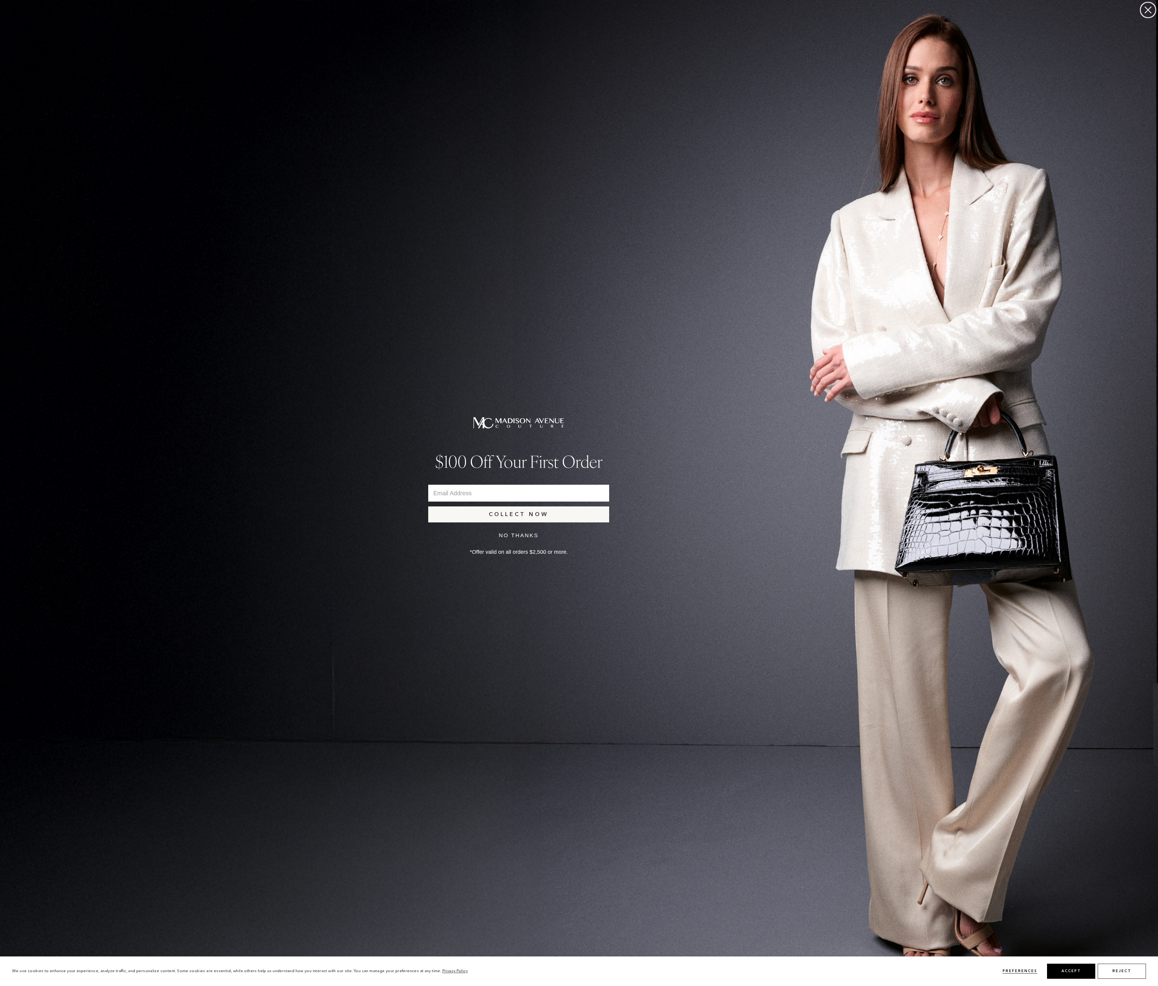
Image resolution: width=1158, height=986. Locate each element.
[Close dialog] (1148, 9)
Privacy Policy (455, 971)
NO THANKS (519, 535)
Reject (1121, 971)
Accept (1071, 971)
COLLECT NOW (519, 514)
